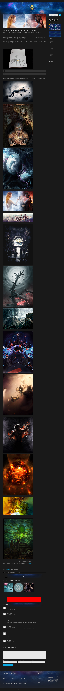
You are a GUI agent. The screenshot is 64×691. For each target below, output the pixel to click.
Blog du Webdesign (52, 43)
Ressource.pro (51, 54)
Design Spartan (9, 632)
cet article (30, 563)
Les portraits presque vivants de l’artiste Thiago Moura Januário (19, 678)
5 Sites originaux (58, 32)
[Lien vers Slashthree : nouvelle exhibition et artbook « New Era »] (4, 572)
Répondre (11, 613)
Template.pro (51, 55)
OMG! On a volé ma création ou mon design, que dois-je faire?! (20, 681)
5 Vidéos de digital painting (58, 29)
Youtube (57, 19)
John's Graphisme (51, 49)
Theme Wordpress (52, 56)
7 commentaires (18, 572)
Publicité (39, 682)
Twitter (55, 19)
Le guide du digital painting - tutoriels (58, 26)
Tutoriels (39, 685)
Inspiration (14, 572)
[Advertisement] (24, 599)
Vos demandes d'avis (58, 35)
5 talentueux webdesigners (52, 32)
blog (49, 680)
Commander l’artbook (10, 73)
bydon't (8, 613)
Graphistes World (51, 48)
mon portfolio (56, 681)
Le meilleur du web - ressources (52, 26)
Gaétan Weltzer (8, 569)
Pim (7, 626)
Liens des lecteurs (40, 678)
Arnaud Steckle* (51, 41)
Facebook (52, 19)
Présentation (39, 681)
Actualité (39, 675)
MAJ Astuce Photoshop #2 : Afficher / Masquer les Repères (17, 680)
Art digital (11, 572)
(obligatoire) (6, 660)
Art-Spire (50, 42)
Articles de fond (52, 35)
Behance (49, 19)
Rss (54, 19)
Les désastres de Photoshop (52, 29)
